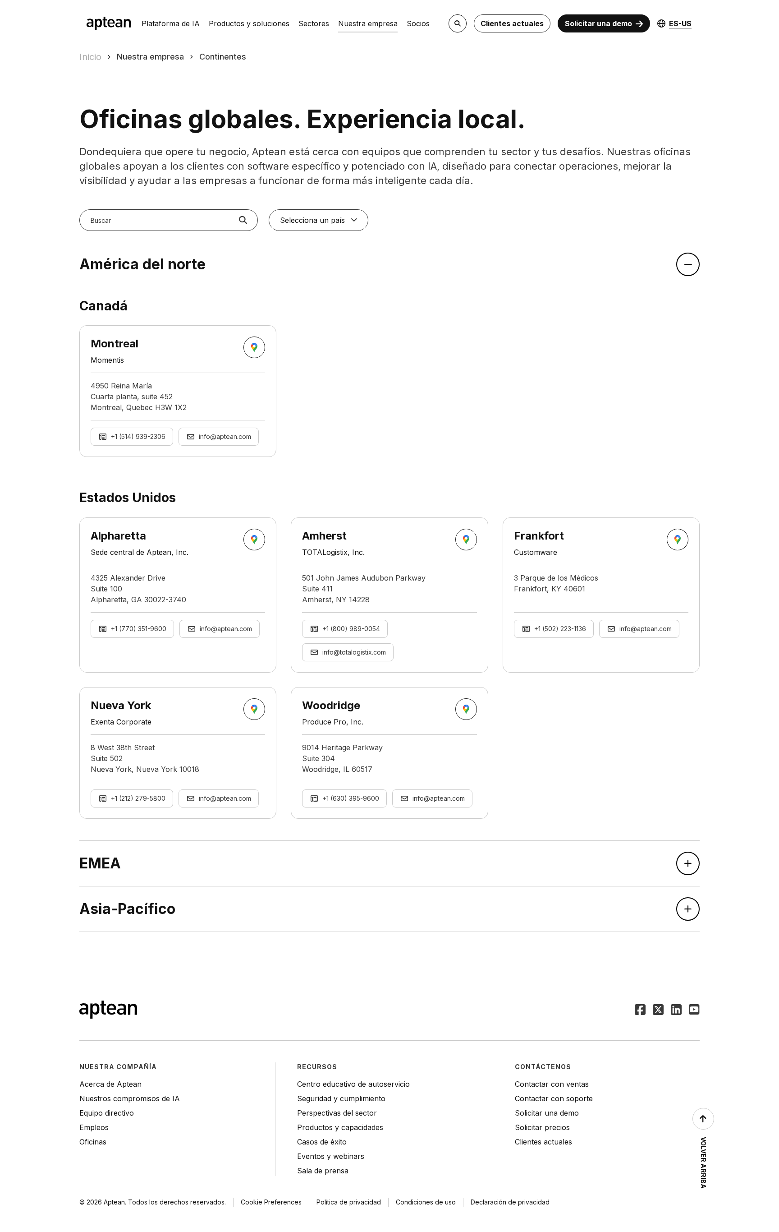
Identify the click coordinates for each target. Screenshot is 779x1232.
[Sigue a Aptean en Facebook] (640, 1010)
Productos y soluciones (249, 23)
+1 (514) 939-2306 (138, 436)
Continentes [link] (222, 56)
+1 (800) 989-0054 (351, 628)
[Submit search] (243, 220)
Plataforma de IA (171, 23)
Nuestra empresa (368, 23)
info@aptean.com (225, 436)
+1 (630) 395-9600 (350, 798)
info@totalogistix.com (354, 652)
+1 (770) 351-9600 (138, 628)
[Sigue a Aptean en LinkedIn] (676, 1010)
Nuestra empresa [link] (150, 56)
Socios (418, 23)
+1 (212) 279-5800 (138, 798)
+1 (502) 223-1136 (560, 628)
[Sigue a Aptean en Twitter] (658, 1010)
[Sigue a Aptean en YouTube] (694, 1010)
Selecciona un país (312, 220)
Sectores (313, 23)
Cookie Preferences (271, 1202)
